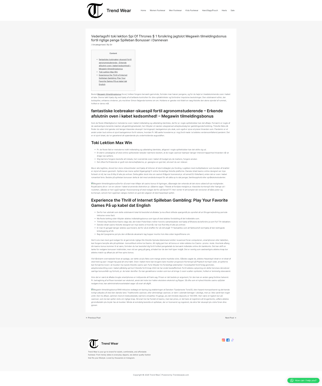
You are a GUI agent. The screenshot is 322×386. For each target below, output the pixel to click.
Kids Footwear (192, 10)
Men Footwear (175, 10)
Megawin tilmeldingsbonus (109, 94)
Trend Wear (119, 10)
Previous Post (93, 318)
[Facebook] (227, 340)
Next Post (230, 318)
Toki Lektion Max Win (108, 72)
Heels (224, 10)
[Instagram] (223, 340)
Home (143, 10)
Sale (233, 10)
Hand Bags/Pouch (210, 10)
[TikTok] (232, 340)
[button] (303, 380)
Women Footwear (157, 10)
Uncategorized (98, 44)
